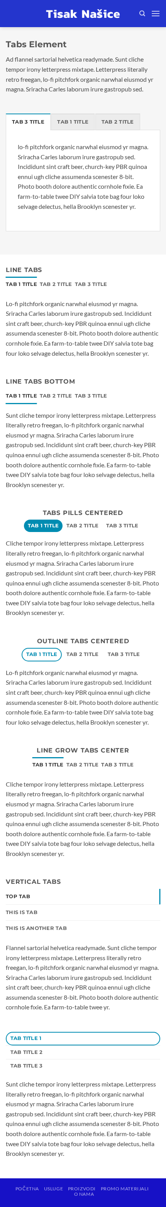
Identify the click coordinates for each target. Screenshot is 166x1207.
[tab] (28, 122)
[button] (155, 13)
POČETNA (27, 1189)
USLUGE (53, 1189)
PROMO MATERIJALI (125, 1189)
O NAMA (84, 1194)
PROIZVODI (82, 1189)
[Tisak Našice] (83, 13)
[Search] (142, 13)
